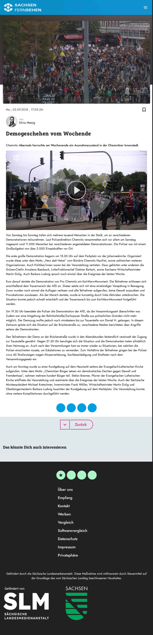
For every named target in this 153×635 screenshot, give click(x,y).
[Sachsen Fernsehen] (22, 7)
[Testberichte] (60, 475)
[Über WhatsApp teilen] (81, 407)
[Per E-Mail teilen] (92, 407)
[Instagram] (81, 475)
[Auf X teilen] (71, 407)
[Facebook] (71, 475)
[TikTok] (92, 475)
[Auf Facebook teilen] (60, 407)
